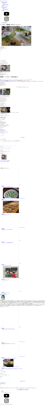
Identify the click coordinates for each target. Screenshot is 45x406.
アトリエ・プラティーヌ (5, 404)
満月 (8, 81)
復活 (6, 80)
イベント (3, 135)
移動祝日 (24, 81)
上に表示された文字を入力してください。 (5, 151)
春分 (3, 81)
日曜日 (11, 81)
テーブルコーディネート (6, 9)
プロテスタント (14, 80)
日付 (20, 81)
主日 (7, 80)
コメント (1, 145)
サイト (1, 149)
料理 (3, 3)
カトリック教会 (2, 80)
